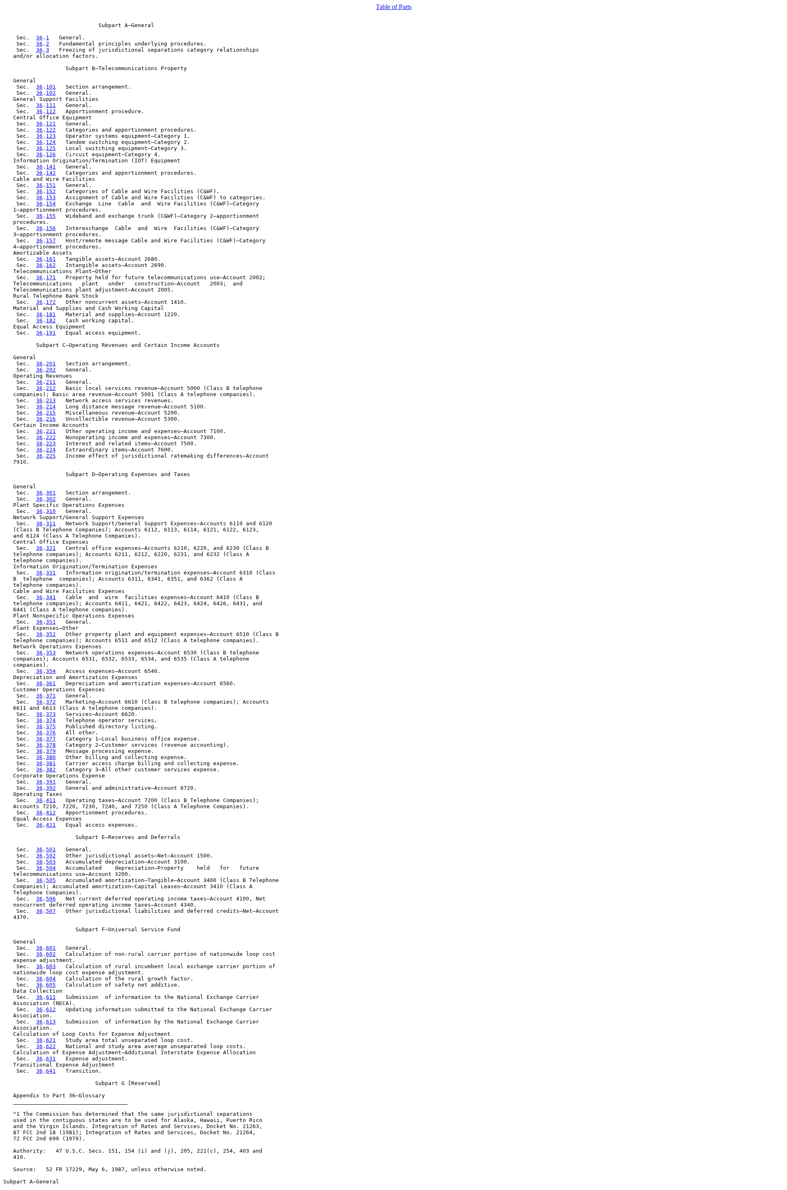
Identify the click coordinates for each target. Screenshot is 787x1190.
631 (51, 1058)
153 (51, 197)
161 (51, 259)
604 (51, 979)
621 (51, 1040)
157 (51, 240)
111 (51, 105)
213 (51, 400)
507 (51, 911)
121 (51, 124)
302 (51, 499)
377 (51, 739)
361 (51, 683)
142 (51, 173)
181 (51, 314)
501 (51, 849)
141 (51, 167)
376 (51, 733)
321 (51, 548)
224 (51, 450)
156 (51, 228)
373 (51, 714)
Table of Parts (394, 6)
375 (51, 726)
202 (51, 370)
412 (51, 812)
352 (51, 634)
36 (39, 37)
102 (51, 93)
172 (51, 302)
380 (51, 757)
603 (51, 966)
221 (51, 431)
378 (51, 745)
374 (51, 720)
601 (51, 948)
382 (51, 769)
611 (51, 997)
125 (51, 148)
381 (51, 763)
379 (51, 751)
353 (51, 653)
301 (51, 493)
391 (51, 782)
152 (51, 191)
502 (51, 856)
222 (51, 437)
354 (51, 671)
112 (51, 111)
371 (51, 696)
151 (51, 185)
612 (51, 1009)
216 (51, 419)
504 (51, 868)
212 (51, 388)
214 (51, 407)
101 (51, 87)
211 (51, 382)
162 (51, 265)
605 (51, 985)
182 (51, 320)
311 (51, 523)
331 (51, 573)
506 (51, 899)
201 (51, 363)
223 (51, 443)
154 (51, 204)
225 (51, 456)
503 (51, 862)
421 (51, 825)
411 (51, 800)
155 (51, 216)
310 (51, 511)
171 (51, 277)
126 (51, 154)
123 (51, 136)
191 (51, 333)
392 (51, 788)
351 (51, 622)
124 (51, 142)
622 (51, 1046)
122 (51, 130)
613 (51, 1022)
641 (51, 1071)
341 (51, 597)
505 (51, 880)
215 (51, 413)
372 (51, 702)
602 (51, 954)
